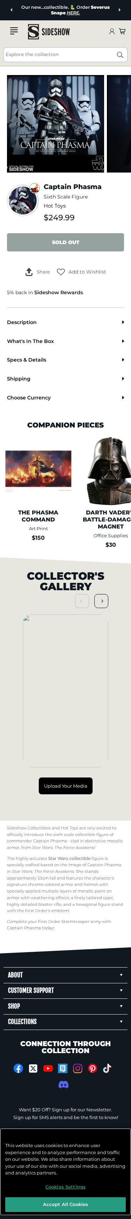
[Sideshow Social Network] (62, 1068)
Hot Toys (55, 206)
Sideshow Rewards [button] (58, 292)
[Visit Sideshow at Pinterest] (92, 1068)
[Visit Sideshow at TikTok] (107, 1068)
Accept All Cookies (65, 1204)
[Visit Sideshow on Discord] (62, 1084)
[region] (65, 1171)
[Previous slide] (11, 10)
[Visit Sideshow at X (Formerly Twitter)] (33, 1068)
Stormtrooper (75, 921)
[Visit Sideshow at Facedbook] (18, 1068)
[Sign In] (112, 32)
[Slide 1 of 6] (55, 124)
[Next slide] (119, 10)
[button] (81, 271)
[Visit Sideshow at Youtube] (48, 1068)
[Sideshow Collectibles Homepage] (49, 31)
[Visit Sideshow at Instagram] (77, 1068)
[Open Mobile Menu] (13, 30)
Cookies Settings (65, 1187)
